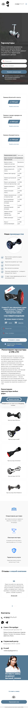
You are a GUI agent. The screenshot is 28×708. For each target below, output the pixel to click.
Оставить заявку (14, 691)
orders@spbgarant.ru (11, 650)
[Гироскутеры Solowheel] (14, 452)
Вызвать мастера (14, 399)
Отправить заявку (14, 340)
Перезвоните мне (14, 702)
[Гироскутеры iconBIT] (14, 432)
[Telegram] (7, 5)
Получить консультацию (14, 72)
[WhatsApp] (8, 2)
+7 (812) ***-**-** (19, 4)
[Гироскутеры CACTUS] (14, 470)
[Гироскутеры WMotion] (14, 415)
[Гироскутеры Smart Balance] (14, 486)
